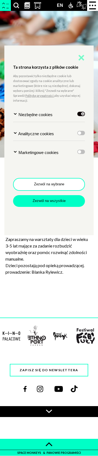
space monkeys (29, 452)
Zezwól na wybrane (49, 184)
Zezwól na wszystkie (49, 201)
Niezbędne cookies (35, 114)
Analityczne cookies (35, 133)
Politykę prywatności (39, 95)
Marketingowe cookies (38, 152)
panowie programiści (64, 452)
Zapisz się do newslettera (49, 370)
